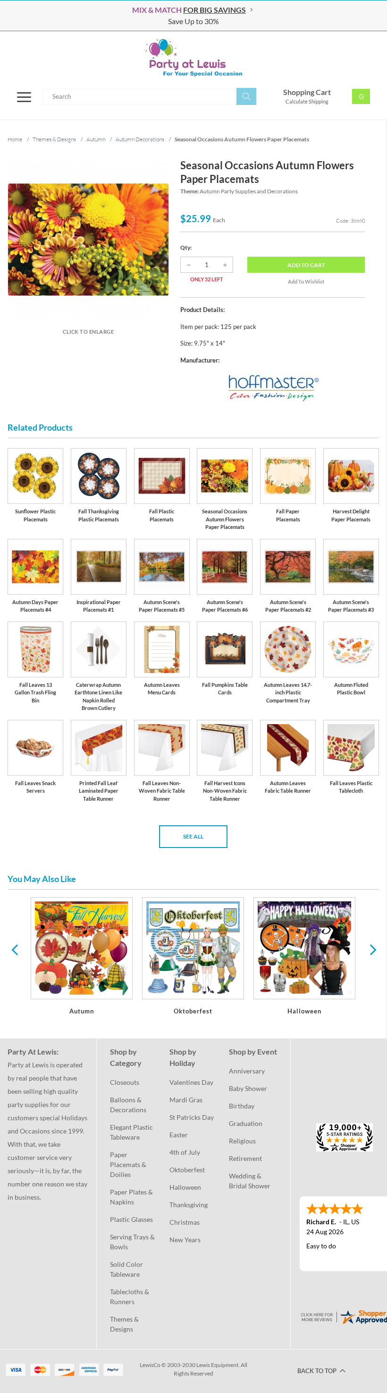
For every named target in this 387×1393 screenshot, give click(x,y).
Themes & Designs (125, 1324)
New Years (185, 1240)
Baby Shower (248, 1088)
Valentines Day (191, 1082)
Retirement (245, 1158)
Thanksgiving (188, 1205)
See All (193, 836)
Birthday (241, 1106)
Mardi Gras (185, 1100)
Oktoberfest (187, 1170)
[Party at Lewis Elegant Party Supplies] (193, 58)
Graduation (245, 1123)
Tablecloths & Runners (130, 1297)
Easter (178, 1135)
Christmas (184, 1222)
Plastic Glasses (131, 1219)
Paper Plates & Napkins (132, 1197)
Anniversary (247, 1071)
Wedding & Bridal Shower (249, 1181)
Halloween (185, 1187)
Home (15, 139)
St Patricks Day (191, 1117)
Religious (242, 1141)
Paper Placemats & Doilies (129, 1164)
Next (372, 949)
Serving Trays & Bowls (133, 1242)
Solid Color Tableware (127, 1269)
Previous (14, 949)
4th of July (184, 1152)
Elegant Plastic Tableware (132, 1132)
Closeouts (124, 1082)
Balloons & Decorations (128, 1105)
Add (306, 264)
